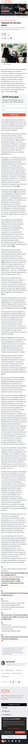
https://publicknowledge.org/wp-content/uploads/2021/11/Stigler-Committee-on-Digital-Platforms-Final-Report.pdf (12, 582)
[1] (16, 91)
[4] (13, 246)
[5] (3, 262)
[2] (18, 186)
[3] (15, 192)
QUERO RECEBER (14, 114)
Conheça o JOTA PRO (14, 704)
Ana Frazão (3, 33)
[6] (25, 308)
